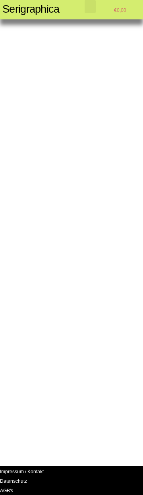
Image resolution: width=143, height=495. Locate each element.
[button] (90, 6)
